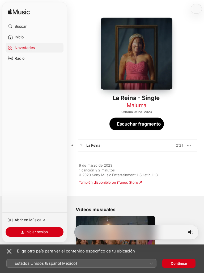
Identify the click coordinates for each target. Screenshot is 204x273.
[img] (19, 12)
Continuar (179, 263)
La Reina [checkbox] (93, 145)
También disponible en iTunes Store (108, 182)
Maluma (136, 105)
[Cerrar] (9, 251)
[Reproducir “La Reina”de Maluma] (81, 145)
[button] (34, 26)
